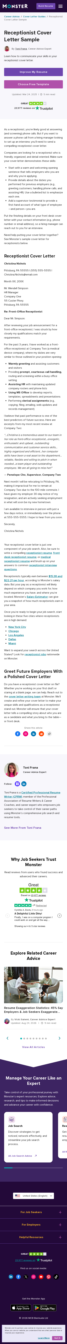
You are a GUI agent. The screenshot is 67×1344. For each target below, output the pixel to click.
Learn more (44, 1338)
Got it (57, 1338)
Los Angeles (16, 635)
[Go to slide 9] (46, 1038)
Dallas (12, 639)
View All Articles (33, 1047)
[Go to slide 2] (24, 1038)
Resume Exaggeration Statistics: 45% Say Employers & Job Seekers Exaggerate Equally (33, 1010)
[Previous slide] (7, 1038)
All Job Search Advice (20, 1155)
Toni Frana (21, 48)
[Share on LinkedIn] (33, 733)
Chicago (13, 631)
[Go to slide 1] (21, 1038)
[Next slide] (59, 1038)
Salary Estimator (37, 597)
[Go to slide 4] (30, 1038)
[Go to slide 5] (33, 1038)
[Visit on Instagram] (25, 733)
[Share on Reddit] (41, 733)
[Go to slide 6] (36, 1038)
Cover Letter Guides (34, 16)
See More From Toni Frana (22, 828)
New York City (17, 627)
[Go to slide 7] (40, 1038)
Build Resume (45, 6)
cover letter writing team (25, 696)
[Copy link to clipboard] (49, 733)
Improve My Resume (33, 72)
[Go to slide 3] (27, 1038)
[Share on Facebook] (17, 733)
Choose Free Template (33, 84)
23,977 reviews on (25, 1260)
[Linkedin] (23, 783)
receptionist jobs (35, 654)
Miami (12, 643)
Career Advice (12, 16)
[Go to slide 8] (43, 1038)
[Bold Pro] (17, 783)
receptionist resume (39, 553)
